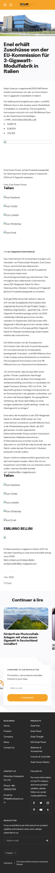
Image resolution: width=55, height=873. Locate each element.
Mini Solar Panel (38, 742)
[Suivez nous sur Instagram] (47, 803)
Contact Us (9, 747)
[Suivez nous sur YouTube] (40, 809)
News (6, 742)
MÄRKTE (11, 124)
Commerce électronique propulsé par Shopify (32, 862)
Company (8, 736)
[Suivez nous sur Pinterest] (34, 809)
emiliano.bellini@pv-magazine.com (20, 563)
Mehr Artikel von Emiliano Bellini (19, 560)
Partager (8, 583)
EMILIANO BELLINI (26, 119)
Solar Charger (37, 736)
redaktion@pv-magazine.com (22, 472)
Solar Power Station (40, 762)
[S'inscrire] (47, 840)
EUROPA (11, 128)
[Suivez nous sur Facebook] (34, 803)
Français (9, 853)
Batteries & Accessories (36, 749)
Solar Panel (36, 731)
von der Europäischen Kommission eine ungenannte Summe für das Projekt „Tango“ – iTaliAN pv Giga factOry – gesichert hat (25, 306)
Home (7, 725)
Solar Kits (35, 725)
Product (7, 731)
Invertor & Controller (40, 756)
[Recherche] (10, 4)
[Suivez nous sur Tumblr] (47, 809)
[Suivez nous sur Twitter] (40, 803)
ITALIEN (11, 133)
